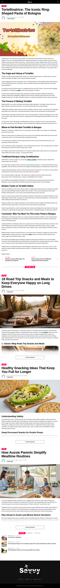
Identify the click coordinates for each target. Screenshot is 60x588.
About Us (21, 579)
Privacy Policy (37, 579)
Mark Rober (10, 291)
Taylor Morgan (11, 18)
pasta (30, 234)
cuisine (19, 90)
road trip (45, 332)
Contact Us (28, 579)
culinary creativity (32, 159)
